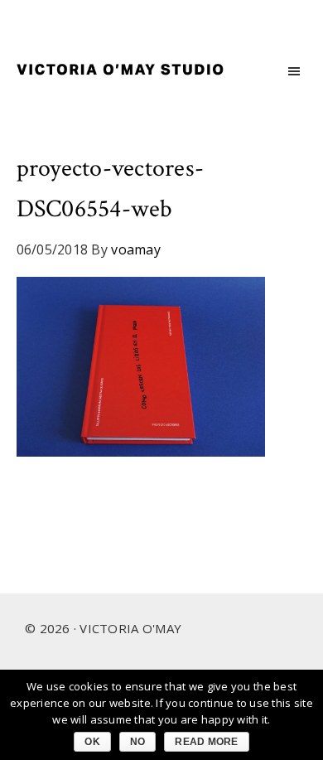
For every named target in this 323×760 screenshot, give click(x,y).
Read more (206, 742)
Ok (92, 742)
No (138, 742)
